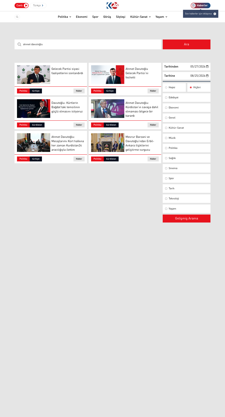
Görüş (107, 17)
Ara (186, 44)
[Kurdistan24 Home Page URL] (112, 5)
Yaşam (160, 17)
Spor (95, 17)
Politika (63, 17)
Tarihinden (171, 66)
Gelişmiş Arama (186, 218)
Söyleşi (120, 17)
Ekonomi (81, 17)
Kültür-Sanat (139, 17)
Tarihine (169, 76)
